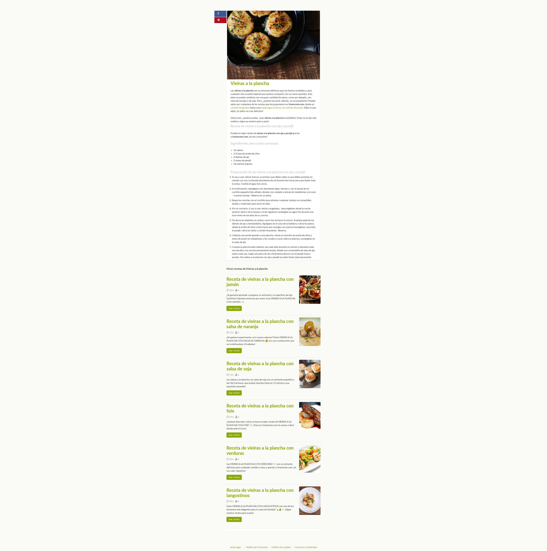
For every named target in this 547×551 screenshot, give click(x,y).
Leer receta (234, 308)
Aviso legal (235, 547)
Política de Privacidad (257, 547)
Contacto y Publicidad (306, 547)
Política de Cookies (281, 547)
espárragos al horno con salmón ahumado (282, 108)
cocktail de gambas (240, 108)
